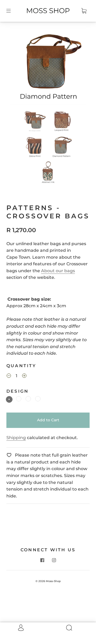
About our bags (58, 270)
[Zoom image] (48, 67)
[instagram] (54, 560)
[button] (17, 67)
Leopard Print (28, 398)
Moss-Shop (53, 581)
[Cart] (84, 11)
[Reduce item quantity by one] (9, 376)
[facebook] (42, 560)
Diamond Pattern (9, 399)
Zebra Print (38, 398)
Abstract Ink (18, 398)
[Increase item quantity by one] (24, 376)
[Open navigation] (12, 11)
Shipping (16, 437)
